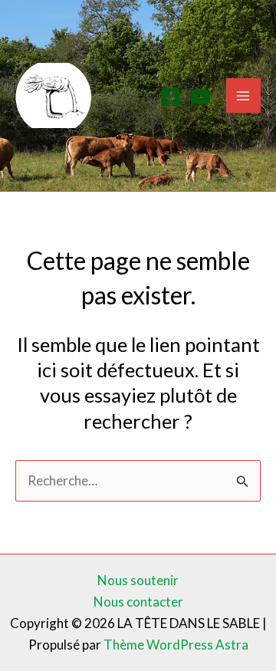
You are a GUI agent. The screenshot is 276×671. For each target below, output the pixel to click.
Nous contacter (138, 602)
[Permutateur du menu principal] (243, 95)
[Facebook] (170, 97)
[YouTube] (200, 97)
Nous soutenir (138, 580)
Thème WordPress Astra (176, 644)
